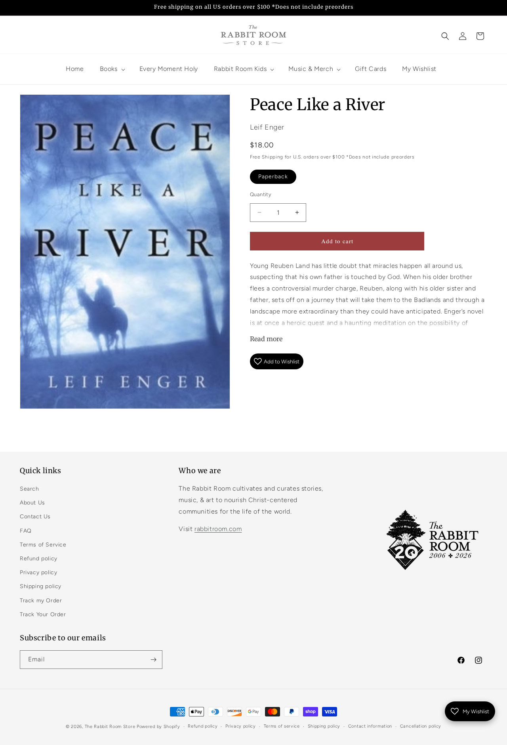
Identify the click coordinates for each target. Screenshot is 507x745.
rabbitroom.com (218, 529)
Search (29, 488)
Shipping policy (40, 586)
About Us (32, 502)
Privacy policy (38, 572)
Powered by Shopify (158, 726)
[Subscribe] (153, 659)
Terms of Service (43, 544)
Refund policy (38, 558)
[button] (445, 36)
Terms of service (282, 726)
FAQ (26, 530)
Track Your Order (43, 614)
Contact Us (35, 516)
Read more (266, 339)
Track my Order (41, 600)
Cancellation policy (420, 726)
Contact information (370, 726)
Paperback (273, 176)
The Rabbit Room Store (110, 726)
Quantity (260, 194)
